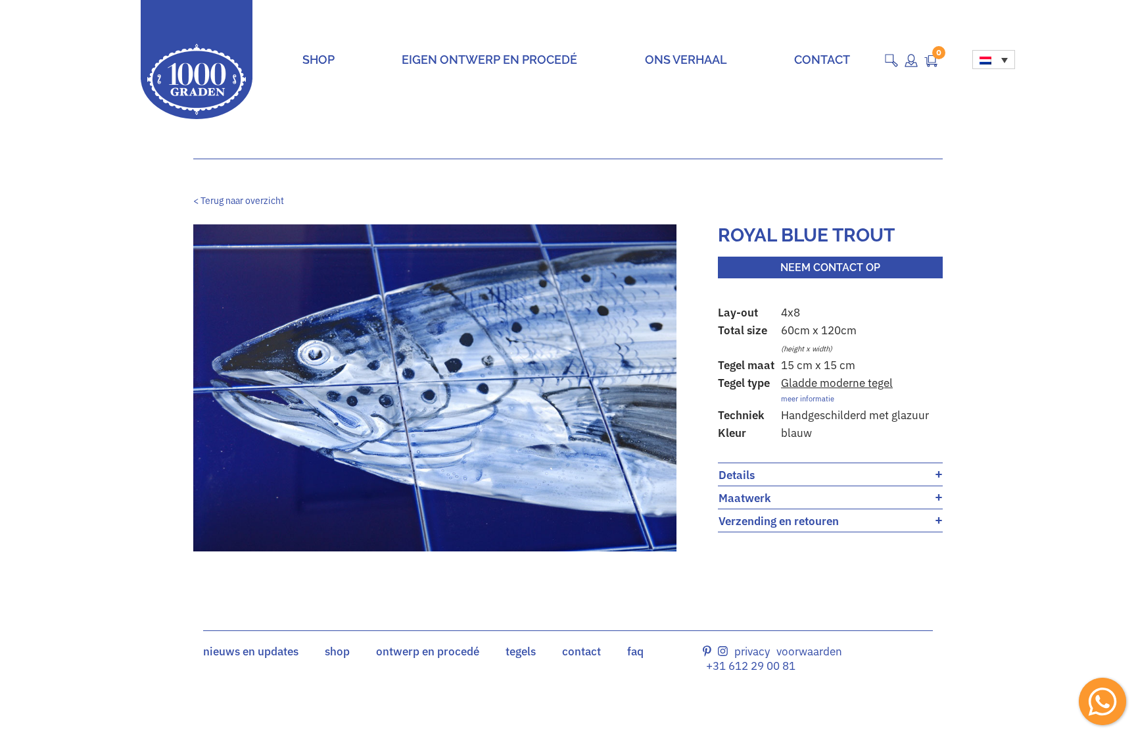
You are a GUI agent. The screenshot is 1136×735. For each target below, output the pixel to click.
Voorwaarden (809, 651)
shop (337, 651)
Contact (822, 59)
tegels (521, 651)
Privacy (752, 651)
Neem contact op (830, 267)
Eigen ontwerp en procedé (489, 59)
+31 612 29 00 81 (750, 666)
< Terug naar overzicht (238, 201)
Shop (318, 59)
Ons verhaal (686, 59)
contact (581, 651)
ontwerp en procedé (427, 651)
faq (635, 651)
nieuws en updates (250, 651)
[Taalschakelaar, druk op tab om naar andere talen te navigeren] (993, 59)
